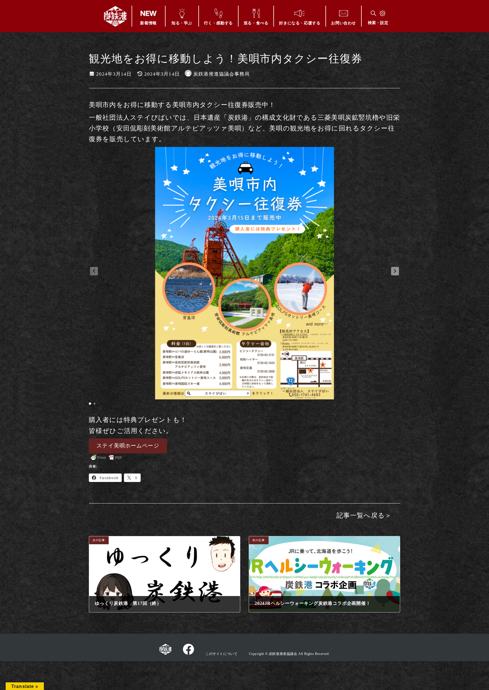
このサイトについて (221, 654)
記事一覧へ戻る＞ (364, 515)
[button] (395, 271)
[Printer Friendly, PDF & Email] (106, 457)
